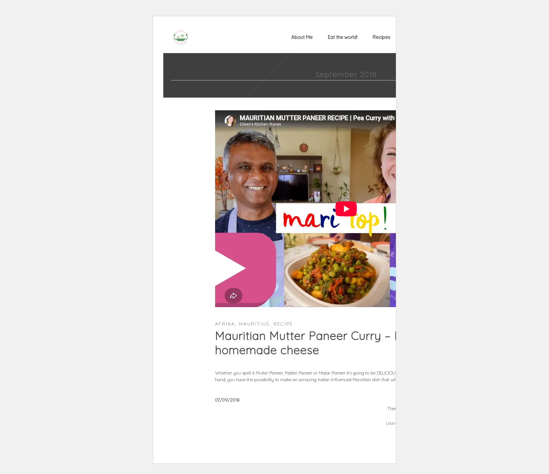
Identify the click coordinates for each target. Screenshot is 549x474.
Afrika (225, 324)
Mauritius (254, 324)
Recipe (283, 324)
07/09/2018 (227, 400)
